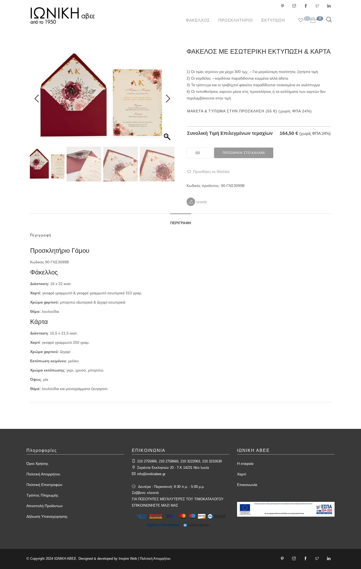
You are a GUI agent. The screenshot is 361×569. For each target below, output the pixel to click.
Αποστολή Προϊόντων (44, 506)
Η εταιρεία (245, 463)
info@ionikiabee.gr (151, 474)
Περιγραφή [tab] (180, 223)
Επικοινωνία (247, 485)
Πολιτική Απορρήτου (43, 474)
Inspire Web (128, 559)
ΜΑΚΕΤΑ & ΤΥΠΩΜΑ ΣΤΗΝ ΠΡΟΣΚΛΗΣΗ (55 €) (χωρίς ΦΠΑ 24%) (249, 111)
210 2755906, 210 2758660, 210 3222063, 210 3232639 (179, 461)
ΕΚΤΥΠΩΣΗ (273, 20)
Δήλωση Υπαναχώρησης (47, 516)
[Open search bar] (329, 19)
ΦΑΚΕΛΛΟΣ (198, 20)
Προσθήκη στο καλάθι (244, 153)
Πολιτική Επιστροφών (44, 485)
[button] (208, 171)
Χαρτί (241, 474)
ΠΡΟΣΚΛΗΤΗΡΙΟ (235, 20)
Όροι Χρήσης (37, 463)
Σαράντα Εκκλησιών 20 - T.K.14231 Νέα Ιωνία (173, 468)
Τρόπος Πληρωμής (42, 495)
